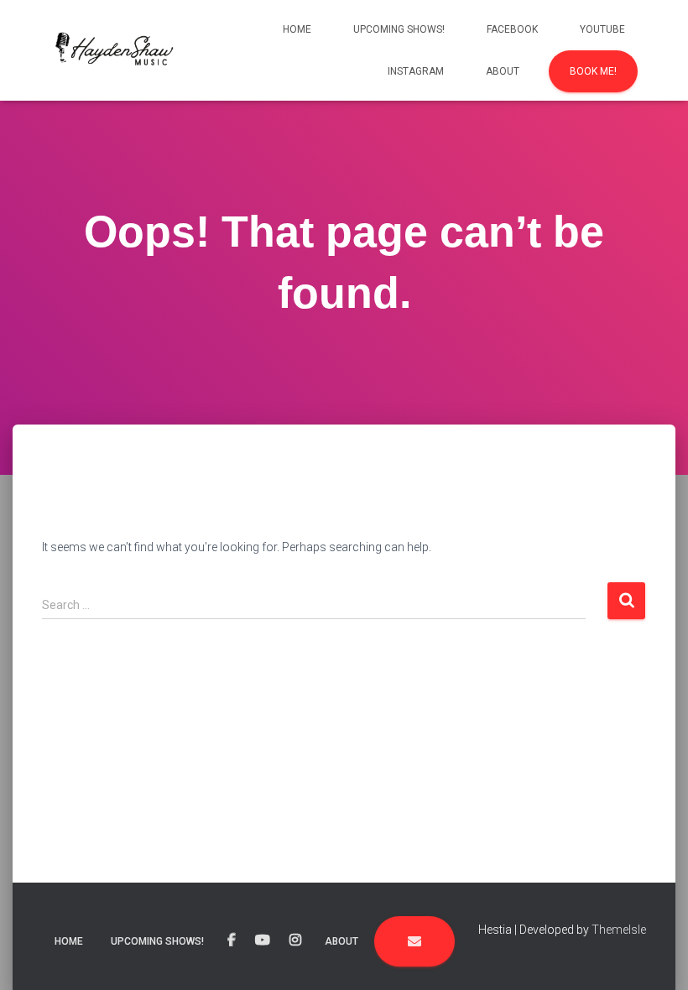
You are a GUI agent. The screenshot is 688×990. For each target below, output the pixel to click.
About (502, 71)
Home (297, 29)
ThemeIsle (619, 929)
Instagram (416, 71)
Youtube (602, 29)
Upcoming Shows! (399, 29)
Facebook (512, 29)
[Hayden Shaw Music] (109, 50)
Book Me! (593, 71)
